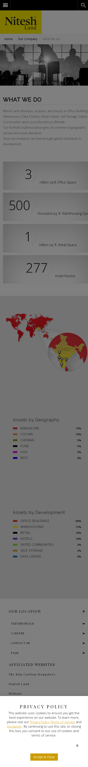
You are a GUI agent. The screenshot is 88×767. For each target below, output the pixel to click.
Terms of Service (62, 722)
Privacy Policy (39, 722)
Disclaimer (14, 726)
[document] (44, 383)
